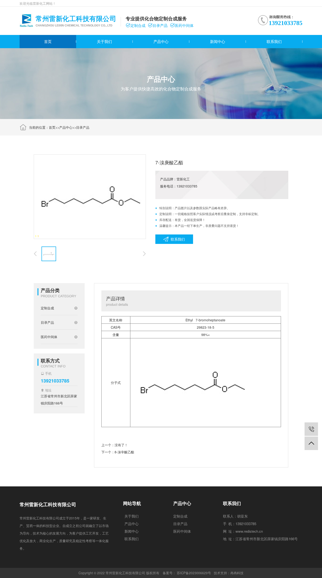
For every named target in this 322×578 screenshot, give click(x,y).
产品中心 (161, 41)
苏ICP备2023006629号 (194, 572)
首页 (48, 41)
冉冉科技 (237, 572)
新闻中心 (217, 41)
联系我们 (274, 41)
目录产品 (82, 127)
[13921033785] (311, 429)
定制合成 (180, 516)
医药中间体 (182, 531)
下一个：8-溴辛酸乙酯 (117, 452)
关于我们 (104, 41)
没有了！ (121, 444)
